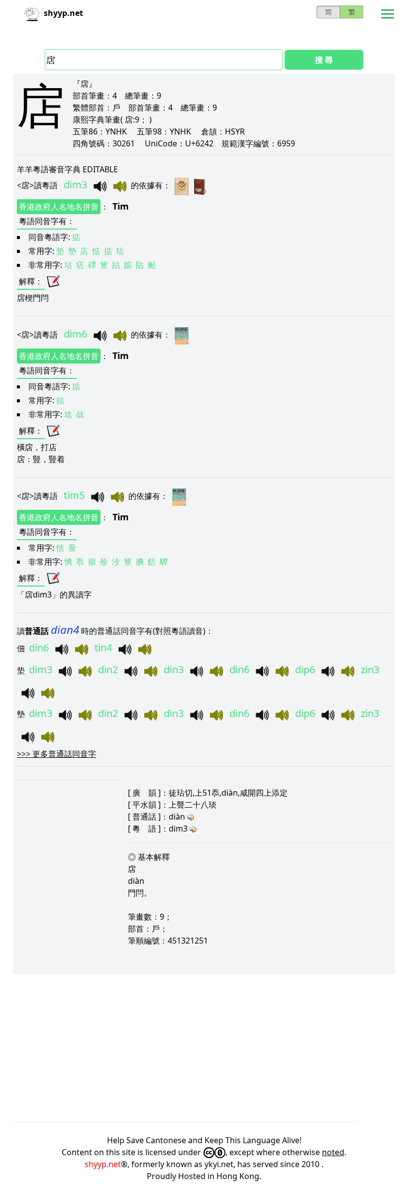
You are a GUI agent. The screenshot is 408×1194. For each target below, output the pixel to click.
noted (333, 1152)
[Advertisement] (204, 1048)
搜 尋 (324, 59)
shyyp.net (103, 1164)
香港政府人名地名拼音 (59, 206)
